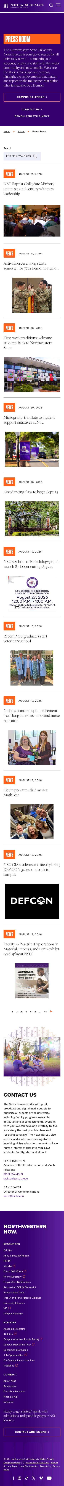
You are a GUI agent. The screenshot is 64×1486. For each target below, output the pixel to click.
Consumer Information (16, 1350)
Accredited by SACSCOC (37, 1462)
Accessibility (46, 1466)
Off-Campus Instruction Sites (19, 1360)
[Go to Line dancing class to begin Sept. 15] (32, 507)
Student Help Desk (14, 1292)
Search (7, 148)
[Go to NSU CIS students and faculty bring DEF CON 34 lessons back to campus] (32, 884)
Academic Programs (14, 1329)
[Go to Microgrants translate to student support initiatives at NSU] (32, 435)
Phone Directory (13, 1276)
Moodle (8, 1266)
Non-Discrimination (29, 1466)
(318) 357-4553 (13, 1174)
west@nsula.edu (14, 1196)
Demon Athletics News (32, 116)
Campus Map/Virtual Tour (17, 1344)
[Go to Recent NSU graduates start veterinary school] (32, 653)
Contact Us (31, 109)
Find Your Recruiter (14, 1391)
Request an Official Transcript (20, 1287)
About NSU (10, 1381)
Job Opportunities (13, 1355)
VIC (5, 1308)
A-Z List (8, 1250)
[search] (51, 6)
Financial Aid (10, 1396)
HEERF (7, 1261)
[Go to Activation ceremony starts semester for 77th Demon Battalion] (32, 281)
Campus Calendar (31, 97)
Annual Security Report (16, 1255)
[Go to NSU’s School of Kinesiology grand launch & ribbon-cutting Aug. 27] (32, 579)
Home (7, 131)
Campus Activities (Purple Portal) (21, 1339)
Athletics (8, 1334)
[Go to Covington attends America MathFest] (32, 807)
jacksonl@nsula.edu (16, 1178)
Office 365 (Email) (13, 1271)
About (21, 131)
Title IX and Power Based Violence (22, 1297)
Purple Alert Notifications (17, 1282)
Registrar (9, 1402)
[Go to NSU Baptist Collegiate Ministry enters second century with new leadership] (32, 204)
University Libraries (14, 1303)
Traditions (9, 1365)
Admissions (10, 1386)
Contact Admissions (31, 1432)
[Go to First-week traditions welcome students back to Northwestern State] (32, 357)
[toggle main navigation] (58, 6)
